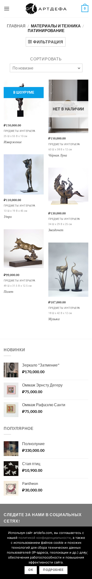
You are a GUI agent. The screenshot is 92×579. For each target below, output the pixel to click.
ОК (30, 570)
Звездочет (55, 230)
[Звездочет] (68, 188)
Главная (16, 25)
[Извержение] (24, 100)
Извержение (13, 142)
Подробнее (53, 570)
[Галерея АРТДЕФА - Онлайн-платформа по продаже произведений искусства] (46, 8)
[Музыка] (68, 270)
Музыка (54, 319)
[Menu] (7, 8)
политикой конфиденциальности (44, 538)
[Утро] (24, 174)
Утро (8, 217)
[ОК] (85, 552)
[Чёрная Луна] (68, 106)
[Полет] (24, 249)
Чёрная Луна (57, 156)
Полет (8, 292)
